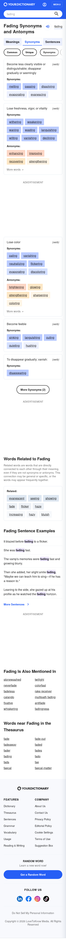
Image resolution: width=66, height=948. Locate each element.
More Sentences (14, 604)
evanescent (16, 498)
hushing (31, 345)
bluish (45, 514)
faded (38, 744)
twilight (39, 679)
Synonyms (32, 42)
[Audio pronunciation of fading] (47, 26)
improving (35, 153)
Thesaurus (10, 812)
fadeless (9, 691)
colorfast (40, 685)
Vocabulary (10, 832)
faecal (8, 768)
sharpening (40, 295)
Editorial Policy (43, 826)
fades (38, 750)
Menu (57, 4)
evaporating (17, 94)
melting (14, 86)
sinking (14, 337)
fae (37, 762)
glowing (35, 287)
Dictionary (9, 806)
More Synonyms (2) (33, 390)
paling (13, 255)
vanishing (30, 138)
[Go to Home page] (19, 4)
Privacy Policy (43, 819)
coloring (14, 303)
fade (12, 506)
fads (6, 762)
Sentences (52, 42)
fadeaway (10, 744)
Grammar (9, 826)
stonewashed (12, 679)
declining (49, 138)
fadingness (42, 709)
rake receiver (43, 691)
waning (14, 130)
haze (38, 506)
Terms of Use (42, 839)
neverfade (10, 685)
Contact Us (41, 812)
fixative (8, 703)
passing (30, 86)
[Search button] (56, 14)
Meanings (12, 42)
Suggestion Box (44, 845)
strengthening (38, 161)
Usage (7, 839)
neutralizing (16, 263)
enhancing (16, 153)
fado (38, 756)
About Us (40, 806)
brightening (16, 287)
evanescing (38, 94)
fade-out (40, 739)
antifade (40, 703)
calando (9, 697)
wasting (30, 130)
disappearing (17, 373)
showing (50, 498)
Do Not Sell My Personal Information (33, 913)
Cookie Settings (44, 832)
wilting (13, 138)
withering (15, 122)
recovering (16, 161)
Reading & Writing (14, 845)
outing (50, 337)
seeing (34, 498)
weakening (34, 122)
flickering (36, 263)
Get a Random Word (33, 874)
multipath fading (45, 697)
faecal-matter (43, 768)
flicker (25, 506)
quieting (14, 345)
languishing (48, 130)
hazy (32, 514)
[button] (44, 4)
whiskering (11, 709)
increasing (16, 514)
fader (7, 750)
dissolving (48, 86)
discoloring (38, 272)
